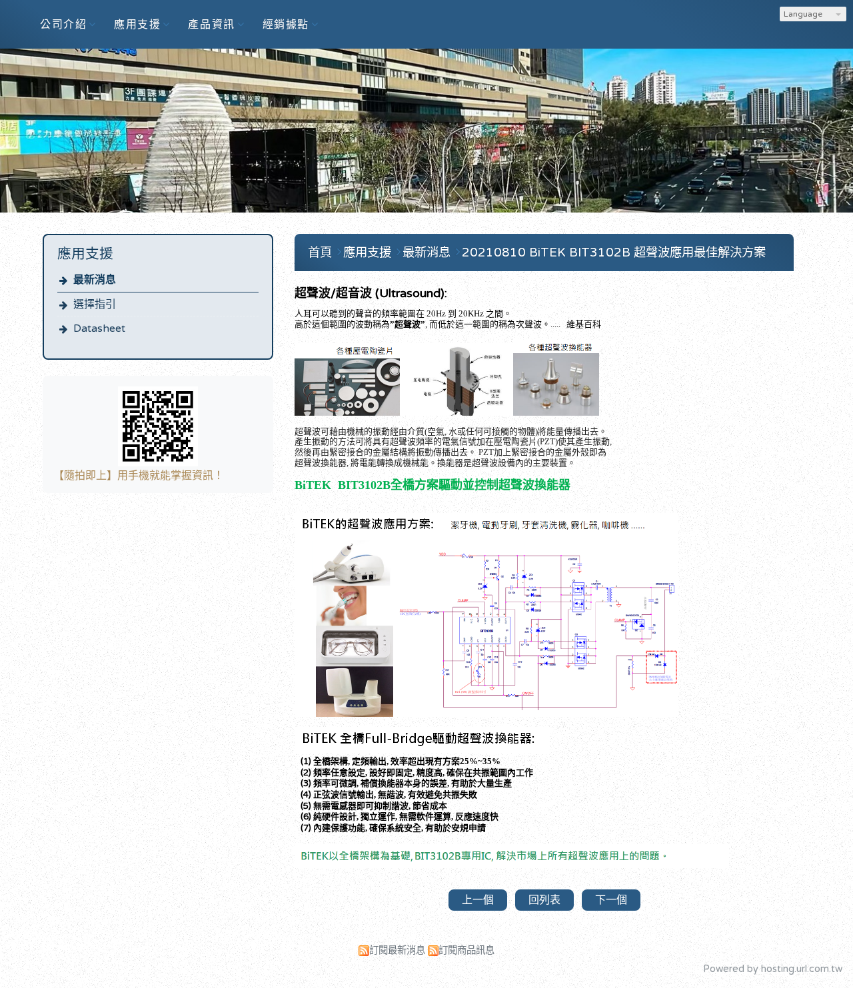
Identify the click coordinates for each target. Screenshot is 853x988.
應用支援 (369, 252)
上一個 (478, 900)
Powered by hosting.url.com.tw (772, 969)
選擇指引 (94, 304)
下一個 (611, 900)
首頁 (320, 252)
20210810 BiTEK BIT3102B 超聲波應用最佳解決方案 (614, 252)
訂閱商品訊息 (466, 950)
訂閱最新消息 (397, 950)
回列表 (544, 900)
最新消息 (94, 279)
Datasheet (99, 328)
